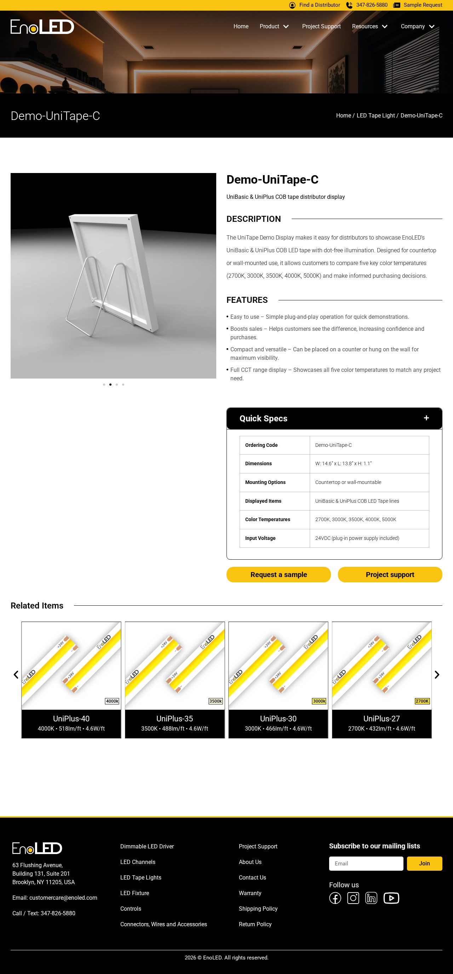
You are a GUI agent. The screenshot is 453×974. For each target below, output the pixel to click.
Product (269, 26)
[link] (338, 898)
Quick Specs (263, 418)
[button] (104, 385)
